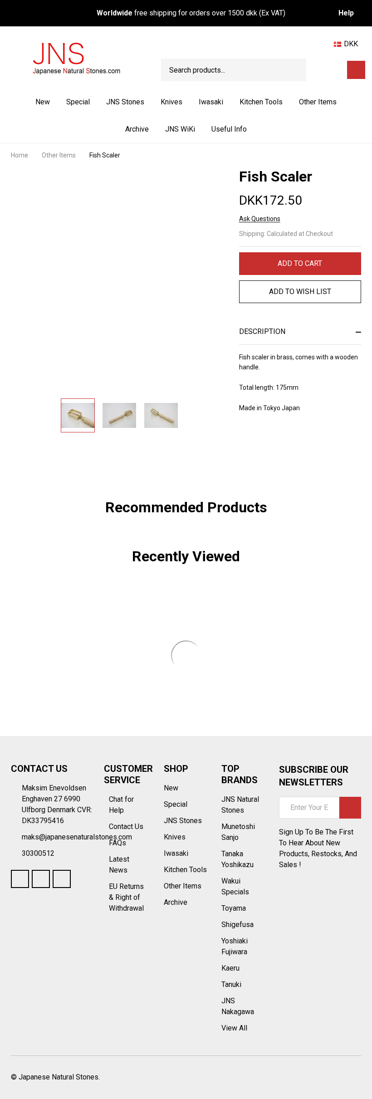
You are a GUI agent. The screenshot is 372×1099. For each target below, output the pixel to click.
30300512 (38, 853)
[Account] (320, 69)
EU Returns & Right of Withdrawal (126, 897)
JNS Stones (125, 102)
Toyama (233, 908)
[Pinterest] (308, 443)
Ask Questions (259, 219)
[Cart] (356, 70)
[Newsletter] (350, 808)
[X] (292, 443)
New (42, 102)
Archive (137, 129)
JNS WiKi (180, 129)
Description (262, 331)
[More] (145, 102)
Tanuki (231, 984)
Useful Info (229, 129)
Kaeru (230, 968)
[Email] (276, 443)
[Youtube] (41, 879)
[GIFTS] (337, 69)
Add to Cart (300, 263)
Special (78, 102)
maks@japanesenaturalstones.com (77, 837)
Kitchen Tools (261, 102)
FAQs (117, 843)
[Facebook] (259, 443)
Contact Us (127, 826)
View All (234, 1028)
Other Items (318, 102)
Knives (171, 102)
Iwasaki (211, 102)
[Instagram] (62, 879)
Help (346, 13)
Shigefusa (237, 924)
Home (19, 155)
